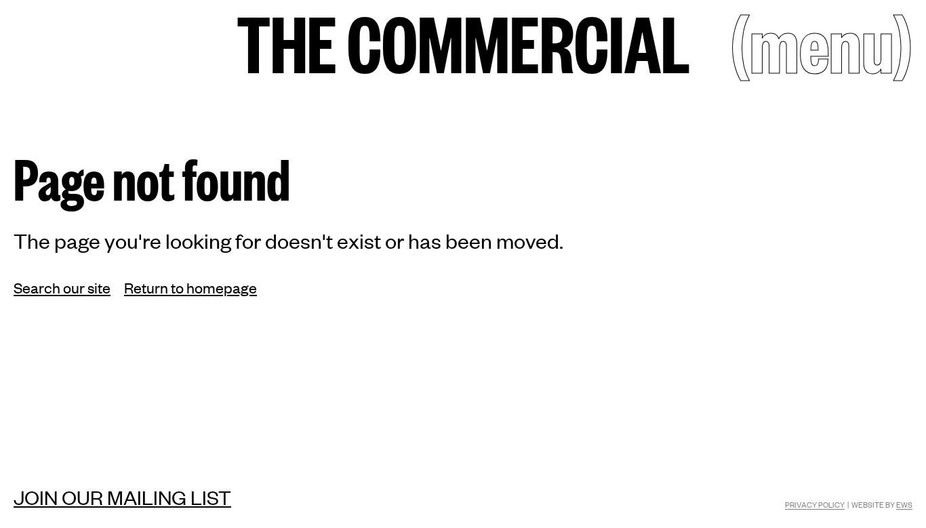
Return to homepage (190, 287)
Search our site (62, 287)
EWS (904, 504)
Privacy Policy (815, 504)
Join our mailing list (122, 497)
